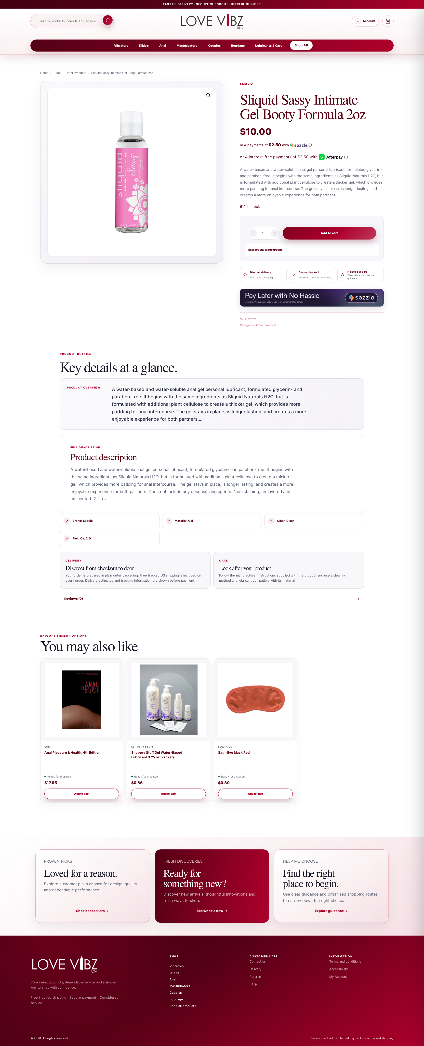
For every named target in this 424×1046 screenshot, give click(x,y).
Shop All (301, 45)
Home (44, 73)
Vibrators (121, 45)
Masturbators (187, 45)
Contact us (258, 961)
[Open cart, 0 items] (388, 21)
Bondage (238, 45)
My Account (338, 977)
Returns (255, 977)
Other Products (76, 73)
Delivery (255, 969)
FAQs (254, 984)
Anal (162, 45)
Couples (214, 45)
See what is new (212, 911)
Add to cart (329, 233)
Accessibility (338, 969)
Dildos (144, 45)
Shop (57, 73)
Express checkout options (265, 249)
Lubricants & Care (268, 45)
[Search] (108, 20)
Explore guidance (331, 911)
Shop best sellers (92, 911)
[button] (208, 95)
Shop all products (183, 1006)
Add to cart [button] (81, 793)
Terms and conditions (345, 961)
